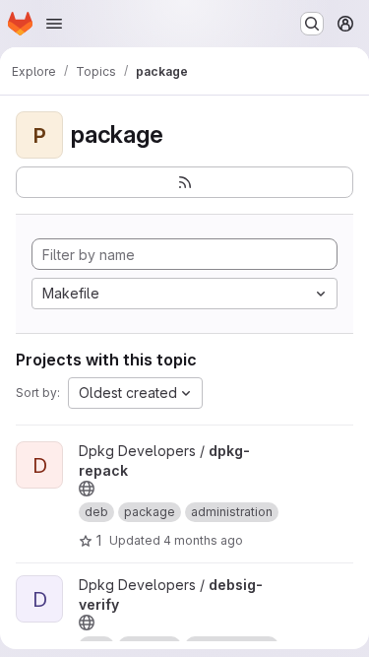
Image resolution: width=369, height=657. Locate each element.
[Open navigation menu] (54, 23)
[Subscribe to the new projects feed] (184, 182)
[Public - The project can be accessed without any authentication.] (86, 488)
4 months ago (203, 540)
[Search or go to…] (312, 23)
